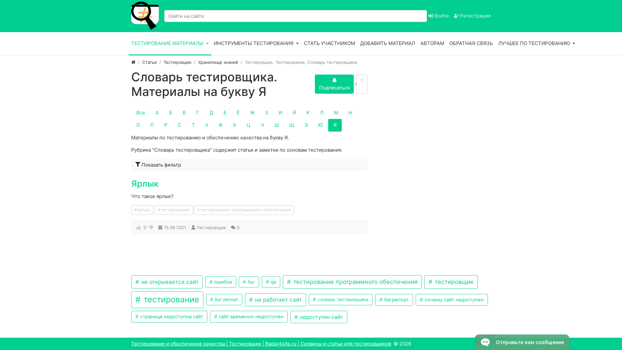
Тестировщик (211, 227)
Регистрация (475, 16)
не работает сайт (277, 299)
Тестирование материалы (168, 43)
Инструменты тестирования (254, 43)
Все (140, 113)
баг (251, 282)
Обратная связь (471, 43)
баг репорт (225, 299)
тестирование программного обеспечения (245, 209)
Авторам (432, 43)
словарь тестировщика (342, 299)
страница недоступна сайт (171, 317)
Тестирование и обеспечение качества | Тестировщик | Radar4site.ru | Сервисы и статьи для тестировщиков (261, 344)
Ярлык (145, 184)
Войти (441, 16)
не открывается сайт (169, 281)
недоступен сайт (320, 317)
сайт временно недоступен (250, 317)
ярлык (143, 209)
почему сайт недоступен (453, 300)
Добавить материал (387, 43)
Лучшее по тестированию (534, 43)
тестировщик (453, 281)
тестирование (175, 209)
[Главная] (133, 62)
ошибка (222, 282)
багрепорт (396, 300)
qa (272, 282)
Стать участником (329, 43)
